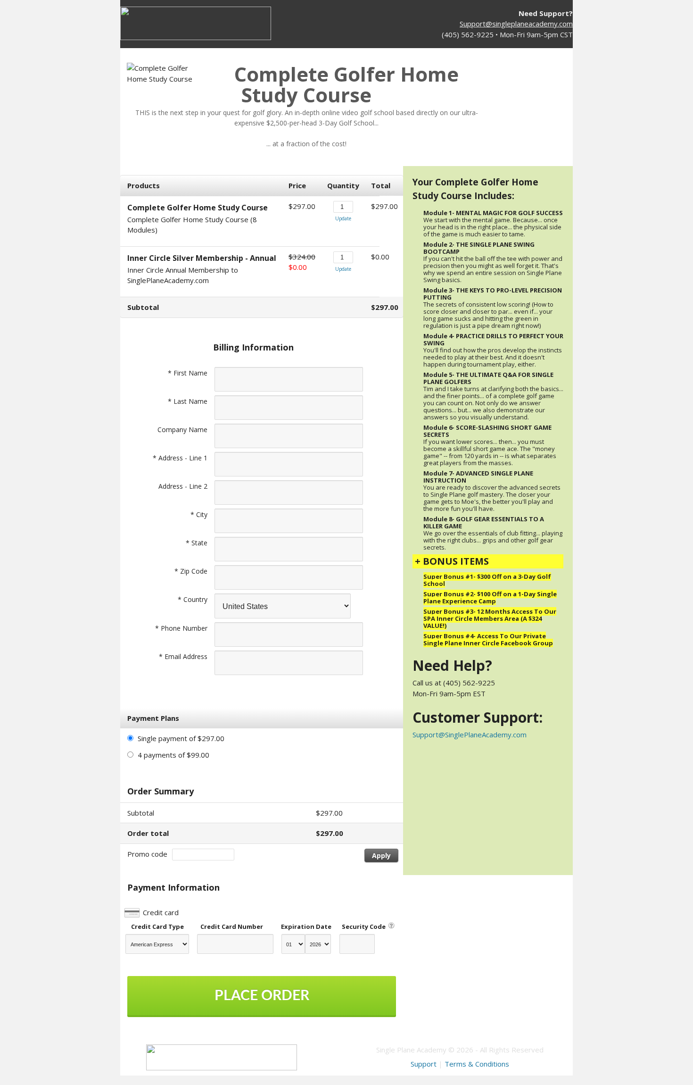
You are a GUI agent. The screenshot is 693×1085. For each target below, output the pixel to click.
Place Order (261, 996)
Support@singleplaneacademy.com (516, 23)
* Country (192, 599)
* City (198, 514)
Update (343, 218)
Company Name (182, 429)
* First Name (187, 372)
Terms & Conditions (477, 1063)
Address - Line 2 (182, 486)
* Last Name (187, 401)
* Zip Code (190, 571)
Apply (381, 855)
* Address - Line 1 (180, 457)
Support (424, 1063)
